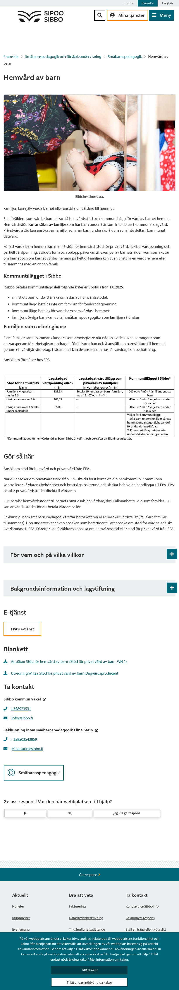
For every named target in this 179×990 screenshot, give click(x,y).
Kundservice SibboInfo (142, 906)
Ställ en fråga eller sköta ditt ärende (146, 932)
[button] (25, 813)
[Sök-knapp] (99, 15)
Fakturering (77, 906)
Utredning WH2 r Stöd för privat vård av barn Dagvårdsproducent (64, 673)
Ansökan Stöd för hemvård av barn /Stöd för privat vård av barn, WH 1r (69, 661)
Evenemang (21, 929)
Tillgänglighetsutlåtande (87, 929)
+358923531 (21, 708)
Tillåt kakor (89, 970)
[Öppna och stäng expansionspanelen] (172, 554)
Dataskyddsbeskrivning (86, 918)
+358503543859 (24, 739)
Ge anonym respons (140, 918)
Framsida (11, 56)
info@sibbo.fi (22, 717)
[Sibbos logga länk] (41, 20)
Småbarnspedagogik (125, 56)
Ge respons (88, 874)
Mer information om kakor (109, 959)
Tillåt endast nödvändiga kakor (89, 982)
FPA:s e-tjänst (22, 629)
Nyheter (18, 906)
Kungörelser (21, 918)
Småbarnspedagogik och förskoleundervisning (63, 56)
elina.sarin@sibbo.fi (27, 748)
